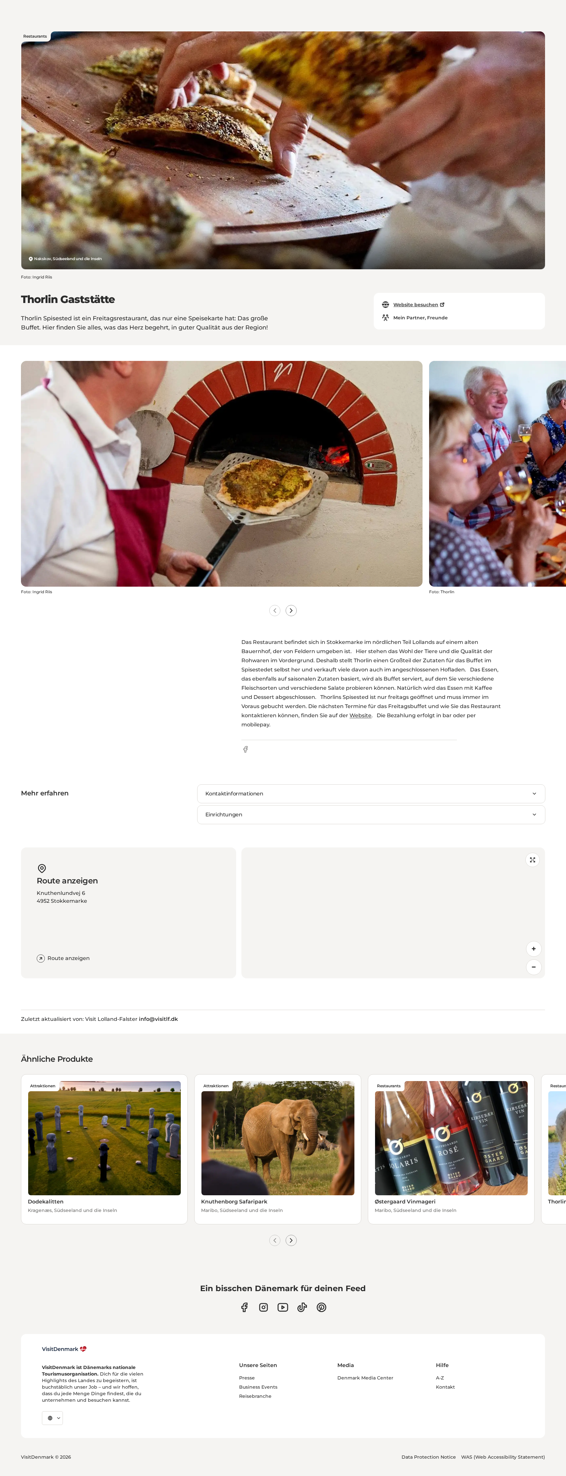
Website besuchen (415, 305)
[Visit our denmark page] (244, 1307)
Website (360, 715)
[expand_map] (532, 860)
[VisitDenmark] (64, 1349)
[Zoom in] (534, 949)
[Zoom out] (534, 967)
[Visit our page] (263, 1307)
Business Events (258, 1387)
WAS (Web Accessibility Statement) (503, 1457)
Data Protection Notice (429, 1457)
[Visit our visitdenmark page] (283, 1307)
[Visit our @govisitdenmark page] (302, 1307)
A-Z (440, 1378)
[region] (393, 912)
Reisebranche (255, 1396)
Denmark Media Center (365, 1378)
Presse (247, 1378)
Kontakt (445, 1387)
